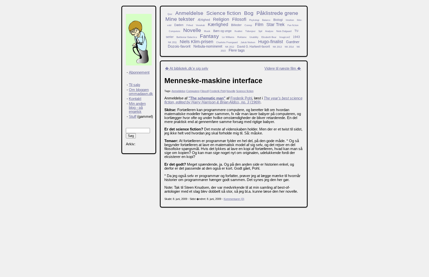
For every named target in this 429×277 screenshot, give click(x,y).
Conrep (248, 25)
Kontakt (135, 99)
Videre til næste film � (282, 68)
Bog (248, 13)
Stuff (132, 117)
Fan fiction (292, 25)
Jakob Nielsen (248, 42)
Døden (178, 25)
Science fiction (223, 13)
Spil (260, 31)
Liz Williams (228, 37)
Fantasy (209, 36)
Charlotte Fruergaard (227, 42)
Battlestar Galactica (187, 37)
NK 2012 (229, 47)
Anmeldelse (189, 13)
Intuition (290, 20)
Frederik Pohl (218, 91)
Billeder (236, 25)
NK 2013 (277, 47)
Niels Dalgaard (283, 31)
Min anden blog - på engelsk (137, 108)
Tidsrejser (250, 31)
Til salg (134, 85)
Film (259, 24)
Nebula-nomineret (207, 46)
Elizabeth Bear (268, 37)
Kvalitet (238, 31)
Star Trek (275, 24)
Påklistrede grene (277, 13)
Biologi (278, 19)
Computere (174, 31)
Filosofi (239, 19)
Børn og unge (222, 30)
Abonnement (139, 72)
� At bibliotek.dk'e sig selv (186, 68)
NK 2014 (289, 47)
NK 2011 (172, 42)
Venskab (200, 25)
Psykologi (254, 20)
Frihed (189, 25)
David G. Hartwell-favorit (253, 46)
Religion (221, 19)
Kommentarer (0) (234, 198)
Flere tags (237, 50)
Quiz (170, 14)
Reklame (242, 37)
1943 (296, 36)
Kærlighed (218, 24)
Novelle (192, 30)
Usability (254, 37)
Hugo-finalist (270, 41)
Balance (266, 20)
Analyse (269, 31)
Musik (207, 31)
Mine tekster (180, 19)
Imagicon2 (284, 37)
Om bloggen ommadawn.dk (141, 92)
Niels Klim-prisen (196, 41)
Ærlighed (204, 19)
